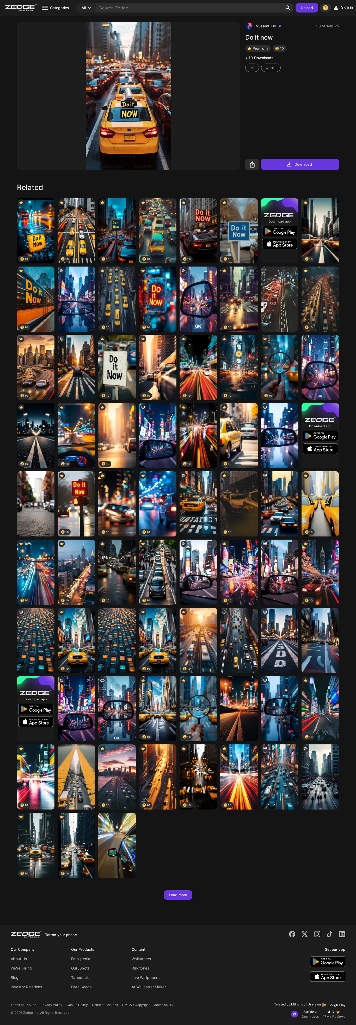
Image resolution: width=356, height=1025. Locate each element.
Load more (178, 895)
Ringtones (140, 968)
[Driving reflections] (279, 708)
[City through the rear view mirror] (279, 572)
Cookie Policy (77, 1005)
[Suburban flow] (279, 299)
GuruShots (80, 968)
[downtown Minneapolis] (320, 777)
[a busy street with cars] (239, 640)
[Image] (76, 708)
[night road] (239, 708)
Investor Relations (26, 987)
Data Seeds (81, 987)
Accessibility (163, 1005)
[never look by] (117, 708)
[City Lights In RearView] (198, 572)
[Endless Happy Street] (35, 503)
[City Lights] (279, 435)
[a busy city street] (76, 367)
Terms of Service (23, 1005)
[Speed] (117, 845)
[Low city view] (279, 640)
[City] (198, 299)
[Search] (288, 7)
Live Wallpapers (145, 977)
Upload (307, 7)
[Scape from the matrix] (35, 640)
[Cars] (76, 777)
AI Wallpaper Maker (149, 987)
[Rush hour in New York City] (279, 503)
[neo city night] (157, 435)
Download (303, 164)
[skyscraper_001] (320, 640)
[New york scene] (198, 503)
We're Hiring (21, 968)
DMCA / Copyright (136, 1005)
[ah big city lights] (76, 299)
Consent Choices (105, 1005)
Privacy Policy (51, 1005)
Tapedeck (80, 977)
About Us (19, 958)
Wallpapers (141, 958)
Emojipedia (80, 958)
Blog (15, 977)
